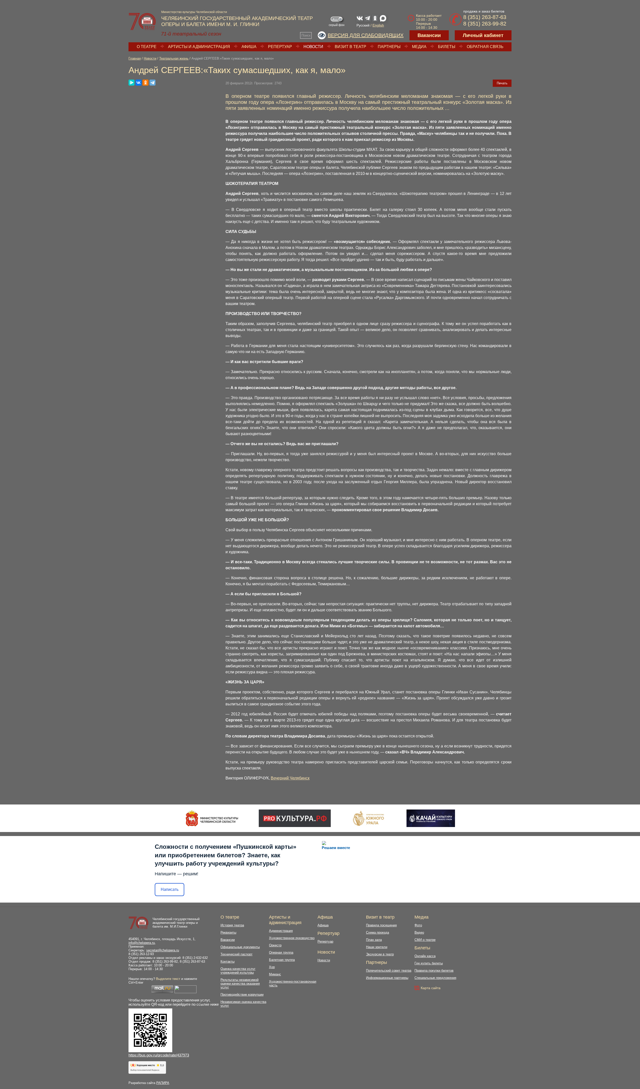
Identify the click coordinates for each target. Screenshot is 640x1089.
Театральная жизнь (173, 58)
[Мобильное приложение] (430, 818)
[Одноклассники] (145, 83)
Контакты (227, 961)
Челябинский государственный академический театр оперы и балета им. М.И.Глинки (176, 922)
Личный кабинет (483, 35)
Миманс (275, 974)
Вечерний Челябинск (290, 778)
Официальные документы (240, 947)
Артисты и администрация (199, 47)
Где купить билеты (428, 963)
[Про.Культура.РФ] (295, 818)
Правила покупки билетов (434, 970)
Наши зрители (376, 947)
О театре (146, 47)
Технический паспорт (236, 954)
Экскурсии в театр (380, 954)
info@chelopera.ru (141, 943)
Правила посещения (381, 925)
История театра (232, 925)
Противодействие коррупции (242, 994)
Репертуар (280, 47)
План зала (374, 940)
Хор (272, 967)
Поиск (306, 35)
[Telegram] (153, 83)
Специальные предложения (435, 978)
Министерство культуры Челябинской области (194, 12)
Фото (418, 925)
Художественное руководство (291, 938)
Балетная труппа (282, 960)
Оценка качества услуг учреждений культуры (238, 970)
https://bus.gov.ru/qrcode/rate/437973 (158, 1055)
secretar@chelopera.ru (162, 950)
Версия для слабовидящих (366, 35)
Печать (502, 83)
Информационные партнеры (387, 978)
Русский (363, 25)
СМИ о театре (425, 940)
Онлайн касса (425, 956)
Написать (169, 889)
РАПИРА (162, 1083)
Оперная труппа (281, 952)
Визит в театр (350, 47)
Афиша (249, 47)
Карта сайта (430, 988)
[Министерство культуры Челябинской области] (212, 818)
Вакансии (429, 35)
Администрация (281, 931)
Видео (419, 932)
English (378, 25)
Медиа (419, 47)
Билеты (446, 47)
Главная (134, 58)
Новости (313, 47)
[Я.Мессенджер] (131, 83)
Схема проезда (377, 932)
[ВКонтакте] (139, 83)
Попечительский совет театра (388, 970)
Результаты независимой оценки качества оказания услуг (240, 983)
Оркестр (275, 945)
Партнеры (389, 47)
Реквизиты (228, 932)
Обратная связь (485, 47)
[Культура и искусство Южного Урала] (369, 818)
